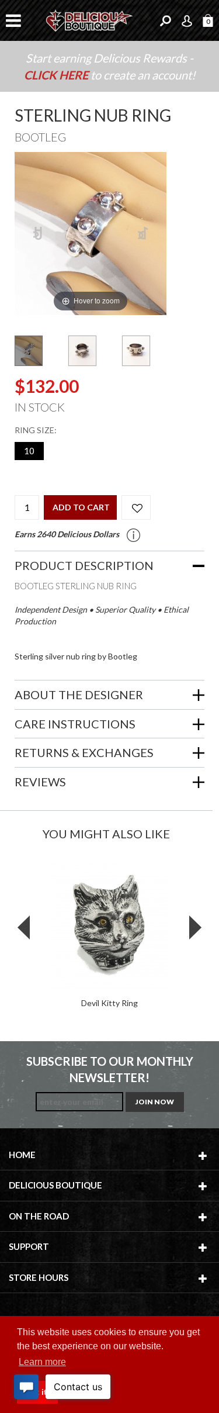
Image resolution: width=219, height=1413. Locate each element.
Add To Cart (81, 507)
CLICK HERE (57, 75)
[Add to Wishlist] (136, 507)
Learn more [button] (42, 1362)
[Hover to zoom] (90, 232)
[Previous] (38, 233)
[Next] (143, 233)
